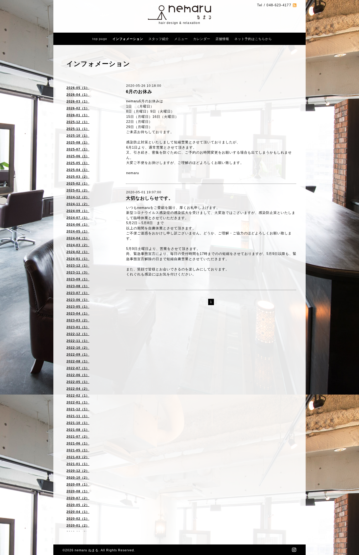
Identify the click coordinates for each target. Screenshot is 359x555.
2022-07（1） (77, 368)
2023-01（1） (77, 327)
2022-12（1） (77, 334)
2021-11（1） (77, 416)
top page (99, 39)
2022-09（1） (77, 354)
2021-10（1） (77, 423)
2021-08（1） (77, 430)
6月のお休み (139, 91)
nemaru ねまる (87, 550)
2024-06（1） (77, 224)
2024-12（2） (77, 197)
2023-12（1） (77, 266)
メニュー (181, 39)
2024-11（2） (77, 204)
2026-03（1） (77, 101)
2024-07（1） (77, 218)
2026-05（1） (77, 88)
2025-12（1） (77, 122)
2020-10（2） (77, 478)
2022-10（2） (77, 348)
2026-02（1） (77, 108)
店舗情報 (222, 39)
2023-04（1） (77, 313)
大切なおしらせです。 (149, 198)
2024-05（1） (77, 231)
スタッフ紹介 (158, 39)
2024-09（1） (77, 211)
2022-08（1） (77, 361)
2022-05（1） (77, 382)
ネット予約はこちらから (253, 39)
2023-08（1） (77, 286)
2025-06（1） (77, 156)
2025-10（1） (77, 136)
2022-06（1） (77, 375)
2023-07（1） (77, 293)
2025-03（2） (77, 177)
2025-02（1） (77, 183)
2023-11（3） (77, 272)
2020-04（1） (77, 512)
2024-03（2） (77, 245)
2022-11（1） (77, 341)
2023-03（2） (77, 320)
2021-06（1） (77, 443)
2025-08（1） (77, 142)
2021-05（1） (77, 450)
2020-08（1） (77, 491)
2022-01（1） (77, 402)
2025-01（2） (77, 190)
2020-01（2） (77, 525)
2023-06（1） (77, 300)
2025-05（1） (77, 163)
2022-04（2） (77, 389)
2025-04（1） (77, 170)
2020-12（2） (77, 471)
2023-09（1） (77, 279)
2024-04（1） (77, 238)
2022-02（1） (77, 395)
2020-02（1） (77, 519)
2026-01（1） (77, 115)
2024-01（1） (77, 259)
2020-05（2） (77, 505)
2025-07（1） (77, 149)
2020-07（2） (77, 498)
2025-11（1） (77, 129)
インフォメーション (127, 39)
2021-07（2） (77, 436)
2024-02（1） (77, 252)
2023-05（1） (77, 307)
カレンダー (201, 39)
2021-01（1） (77, 464)
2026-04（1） (77, 95)
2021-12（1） (77, 409)
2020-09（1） (77, 484)
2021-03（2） (77, 457)
